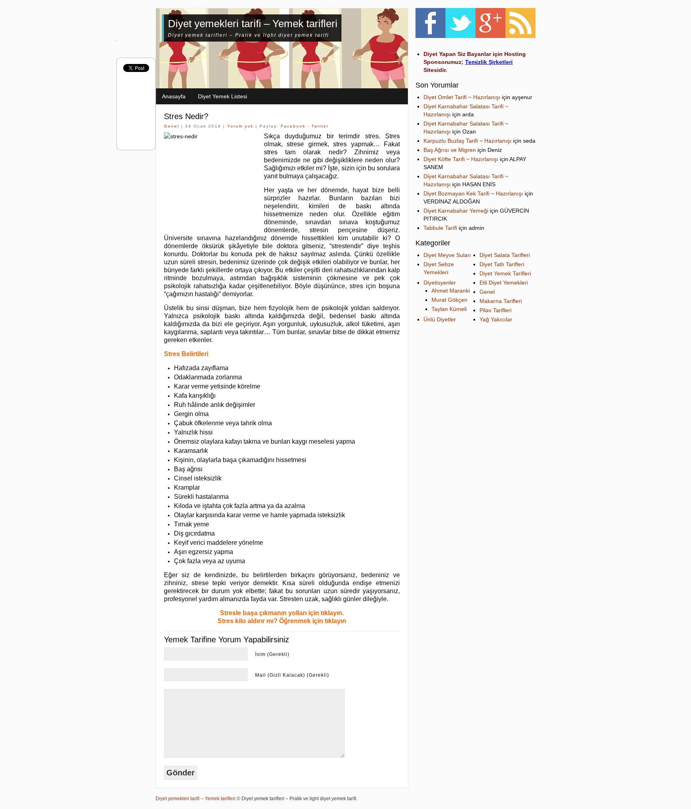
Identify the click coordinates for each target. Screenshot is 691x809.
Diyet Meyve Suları (447, 255)
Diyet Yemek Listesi (222, 96)
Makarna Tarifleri (500, 301)
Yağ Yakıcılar (495, 319)
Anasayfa (174, 96)
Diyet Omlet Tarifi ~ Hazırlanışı (461, 97)
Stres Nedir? (186, 116)
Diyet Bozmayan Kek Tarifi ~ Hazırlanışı (473, 193)
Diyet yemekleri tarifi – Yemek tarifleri (253, 24)
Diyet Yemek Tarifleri (505, 273)
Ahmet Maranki (450, 290)
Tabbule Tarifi (440, 228)
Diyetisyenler (439, 282)
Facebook (293, 126)
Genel (171, 126)
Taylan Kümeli (449, 309)
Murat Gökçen (449, 300)
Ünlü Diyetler (439, 319)
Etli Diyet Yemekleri (503, 282)
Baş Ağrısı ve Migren (449, 150)
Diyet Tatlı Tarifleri (501, 264)
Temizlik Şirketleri (489, 62)
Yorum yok (240, 126)
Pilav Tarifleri (495, 310)
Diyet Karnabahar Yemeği (455, 210)
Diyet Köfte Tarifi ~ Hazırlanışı (460, 159)
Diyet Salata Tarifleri (504, 255)
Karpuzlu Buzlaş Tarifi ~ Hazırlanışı (467, 140)
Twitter (320, 126)
